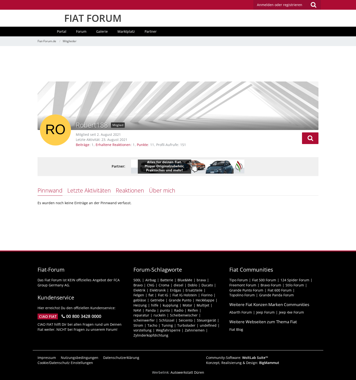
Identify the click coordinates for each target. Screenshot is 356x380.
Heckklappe (205, 300)
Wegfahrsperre (168, 330)
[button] (310, 138)
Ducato (207, 285)
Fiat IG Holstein (184, 295)
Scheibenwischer (184, 315)
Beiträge (82, 144)
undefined (208, 325)
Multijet (203, 305)
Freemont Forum (242, 285)
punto (165, 310)
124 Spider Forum (294, 280)
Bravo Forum (271, 285)
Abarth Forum (240, 312)
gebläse (139, 300)
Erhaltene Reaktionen (113, 144)
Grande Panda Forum (276, 295)
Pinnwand (50, 190)
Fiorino (206, 295)
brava (201, 280)
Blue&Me (185, 280)
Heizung (140, 305)
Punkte (142, 144)
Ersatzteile (194, 290)
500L (137, 280)
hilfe (154, 305)
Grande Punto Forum (246, 290)
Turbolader (186, 325)
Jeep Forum (265, 312)
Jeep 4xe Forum (291, 312)
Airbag (150, 280)
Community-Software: (237, 357)
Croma (164, 285)
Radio (178, 310)
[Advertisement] (178, 64)
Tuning (167, 325)
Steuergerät (206, 320)
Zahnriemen (195, 330)
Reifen (193, 310)
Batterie (166, 280)
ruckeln (160, 315)
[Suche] (313, 5)
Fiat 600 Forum (280, 290)
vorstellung (142, 330)
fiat (151, 295)
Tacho (152, 325)
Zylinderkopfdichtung (150, 335)
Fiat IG (163, 295)
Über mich (162, 190)
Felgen (138, 295)
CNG (150, 285)
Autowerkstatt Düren (187, 372)
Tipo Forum (238, 280)
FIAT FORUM (93, 18)
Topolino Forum (242, 295)
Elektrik (139, 290)
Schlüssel (166, 320)
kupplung (170, 305)
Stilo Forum (295, 285)
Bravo (138, 285)
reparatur (141, 315)
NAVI (137, 310)
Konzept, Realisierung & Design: (242, 362)
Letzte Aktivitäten (89, 190)
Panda (151, 310)
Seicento (186, 320)
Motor (187, 305)
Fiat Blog (236, 329)
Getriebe (157, 300)
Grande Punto (180, 300)
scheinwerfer (144, 320)
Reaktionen (130, 190)
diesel (178, 285)
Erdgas (175, 290)
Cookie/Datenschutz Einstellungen (65, 362)
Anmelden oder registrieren (279, 4)
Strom (138, 325)
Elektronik (158, 290)
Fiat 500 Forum (264, 280)
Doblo (192, 285)
